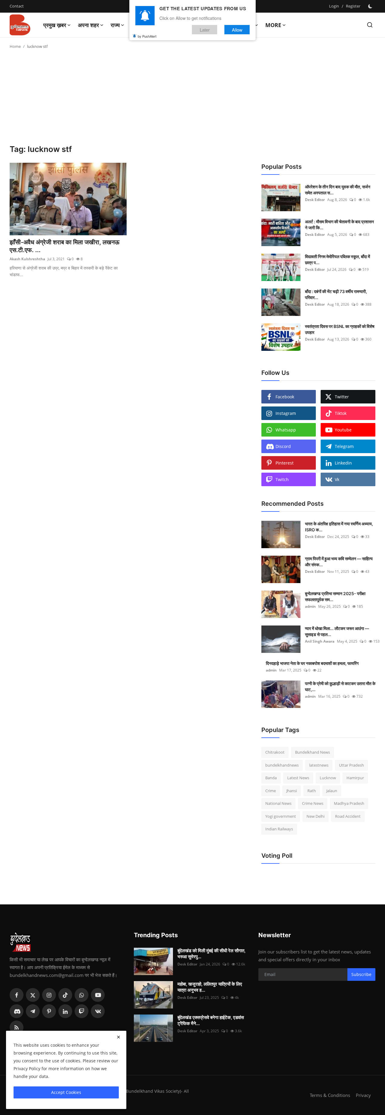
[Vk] (98, 1011)
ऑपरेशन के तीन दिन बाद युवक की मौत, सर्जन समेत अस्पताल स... (337, 189)
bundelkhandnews (282, 765)
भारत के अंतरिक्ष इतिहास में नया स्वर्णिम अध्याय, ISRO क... (339, 526)
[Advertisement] (192, 99)
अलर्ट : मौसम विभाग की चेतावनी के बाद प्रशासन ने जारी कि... (339, 224)
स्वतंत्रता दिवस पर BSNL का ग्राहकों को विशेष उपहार (339, 329)
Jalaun (331, 790)
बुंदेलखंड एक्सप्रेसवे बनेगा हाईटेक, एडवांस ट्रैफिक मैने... (210, 1020)
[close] (118, 1037)
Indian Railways (279, 829)
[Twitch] (81, 1011)
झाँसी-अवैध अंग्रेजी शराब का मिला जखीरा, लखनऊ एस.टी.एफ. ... (64, 246)
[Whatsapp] (81, 995)
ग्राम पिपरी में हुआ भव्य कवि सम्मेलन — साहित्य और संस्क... (339, 561)
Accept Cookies (66, 1092)
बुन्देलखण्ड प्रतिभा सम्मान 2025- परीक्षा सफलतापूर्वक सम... (335, 596)
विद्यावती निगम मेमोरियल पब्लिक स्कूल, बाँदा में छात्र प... (337, 259)
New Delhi (315, 816)
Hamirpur (355, 777)
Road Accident (348, 816)
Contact (17, 6)
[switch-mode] (370, 6)
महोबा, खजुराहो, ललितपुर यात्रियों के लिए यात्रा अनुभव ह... (209, 987)
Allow (237, 29)
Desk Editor (315, 199)
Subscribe (361, 974)
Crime (270, 790)
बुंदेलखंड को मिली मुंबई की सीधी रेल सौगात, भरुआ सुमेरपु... (211, 953)
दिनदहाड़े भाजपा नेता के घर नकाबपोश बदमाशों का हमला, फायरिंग (312, 663)
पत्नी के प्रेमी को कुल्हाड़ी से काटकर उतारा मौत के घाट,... (340, 686)
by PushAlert (147, 36)
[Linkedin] (65, 1011)
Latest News (298, 777)
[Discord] (16, 1011)
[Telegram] (33, 1011)
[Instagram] (49, 995)
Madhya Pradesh (349, 803)
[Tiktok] (65, 995)
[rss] (16, 1027)
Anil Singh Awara (319, 641)
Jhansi (291, 790)
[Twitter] (33, 995)
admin (310, 606)
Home (15, 46)
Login (334, 6)
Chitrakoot (275, 752)
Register (353, 6)
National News (278, 803)
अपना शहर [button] (88, 25)
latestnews (318, 765)
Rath (311, 790)
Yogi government (280, 816)
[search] (369, 24)
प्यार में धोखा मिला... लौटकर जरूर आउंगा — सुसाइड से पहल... (337, 631)
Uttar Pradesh (351, 765)
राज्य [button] (115, 25)
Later (205, 29)
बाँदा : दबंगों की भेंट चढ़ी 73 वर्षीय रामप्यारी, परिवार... (336, 294)
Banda (271, 777)
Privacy (363, 1095)
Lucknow (328, 777)
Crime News (312, 803)
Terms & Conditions (330, 1095)
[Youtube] (98, 995)
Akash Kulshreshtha (27, 258)
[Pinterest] (49, 1011)
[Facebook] (16, 995)
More (273, 25)
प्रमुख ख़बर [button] (54, 25)
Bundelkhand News (312, 752)
